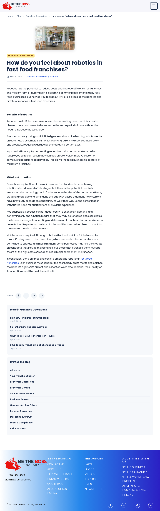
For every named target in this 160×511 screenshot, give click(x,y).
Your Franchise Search (22, 376)
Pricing (128, 494)
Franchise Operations (37, 16)
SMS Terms (55, 484)
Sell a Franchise (134, 472)
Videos (90, 474)
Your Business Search (22, 393)
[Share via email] (42, 296)
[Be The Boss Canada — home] (26, 464)
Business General (19, 399)
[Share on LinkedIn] (34, 296)
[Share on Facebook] (18, 296)
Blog (19, 16)
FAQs (88, 464)
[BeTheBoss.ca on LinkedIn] (150, 505)
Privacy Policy (58, 479)
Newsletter (94, 488)
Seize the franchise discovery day (28, 327)
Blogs (89, 469)
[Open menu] (154, 6)
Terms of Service (60, 474)
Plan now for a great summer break (29, 317)
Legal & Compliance (21, 422)
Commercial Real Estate (23, 405)
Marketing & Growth (21, 416)
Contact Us (56, 464)
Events (90, 484)
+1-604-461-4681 (15, 475)
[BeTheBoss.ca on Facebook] (110, 505)
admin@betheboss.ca (18, 479)
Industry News (18, 428)
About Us (54, 469)
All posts (15, 370)
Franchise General (20, 387)
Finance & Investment (22, 411)
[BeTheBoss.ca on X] (123, 505)
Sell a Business (133, 467)
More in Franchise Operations (43, 76)
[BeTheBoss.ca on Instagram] (137, 505)
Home (10, 16)
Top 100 (90, 479)
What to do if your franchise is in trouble (32, 335)
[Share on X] (26, 296)
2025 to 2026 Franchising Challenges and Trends (37, 345)
